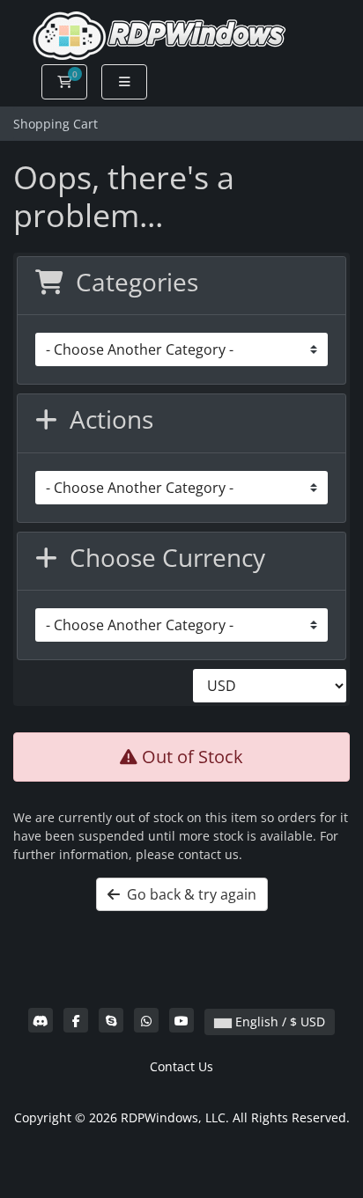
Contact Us (181, 1066)
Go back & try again (188, 894)
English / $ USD (278, 1021)
